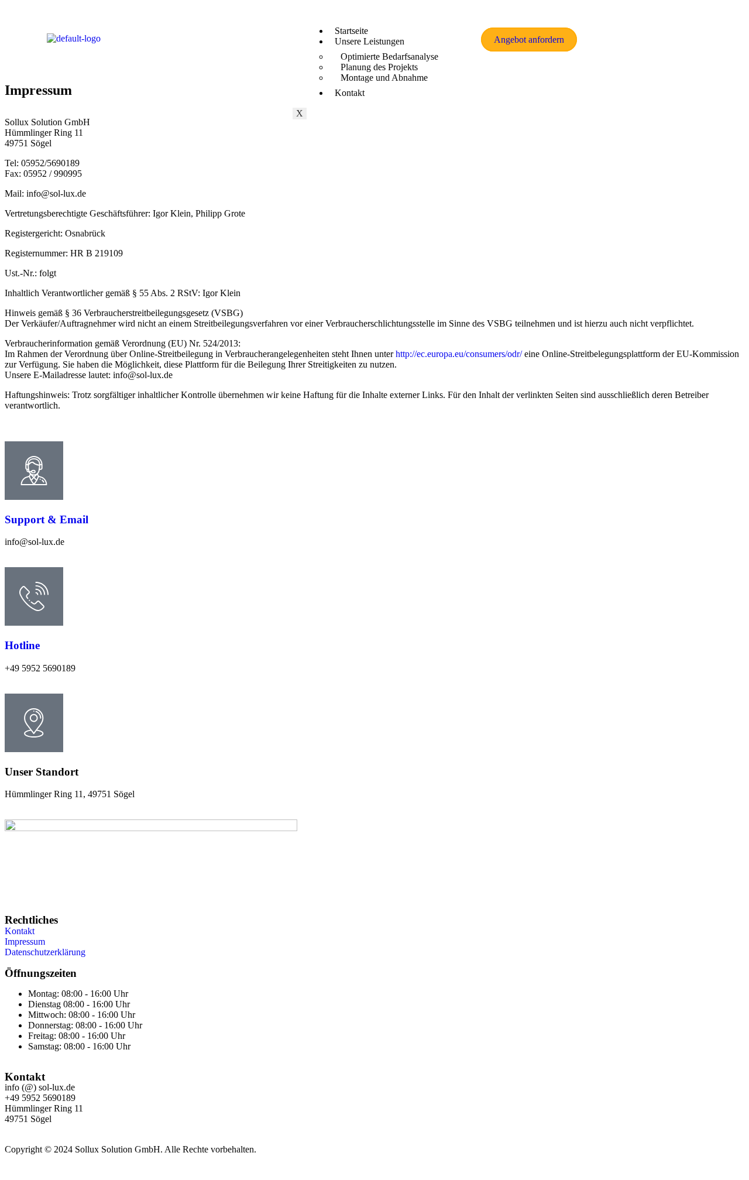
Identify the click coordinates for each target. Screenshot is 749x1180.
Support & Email (46, 519)
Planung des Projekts (379, 67)
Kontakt (350, 93)
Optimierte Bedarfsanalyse (389, 56)
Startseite (351, 31)
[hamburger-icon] (454, 26)
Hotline (22, 645)
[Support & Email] (34, 470)
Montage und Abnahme (384, 78)
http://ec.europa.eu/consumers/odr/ (459, 354)
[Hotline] (34, 596)
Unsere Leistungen (369, 41)
